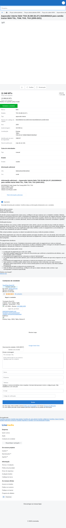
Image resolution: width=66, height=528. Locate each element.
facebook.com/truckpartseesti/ (11, 313)
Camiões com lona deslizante (36, 420)
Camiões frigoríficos (22, 420)
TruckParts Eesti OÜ (8, 285)
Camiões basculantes (17, 419)
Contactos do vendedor (8, 439)
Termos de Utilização (50, 405)
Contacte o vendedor (9, 106)
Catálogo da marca (7, 477)
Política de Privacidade (30, 405)
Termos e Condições (8, 465)
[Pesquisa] (63, 8)
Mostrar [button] (14, 306)
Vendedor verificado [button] (10, 287)
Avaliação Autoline (7, 474)
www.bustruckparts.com (9, 311)
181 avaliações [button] (18, 294)
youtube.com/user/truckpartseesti (12, 314)
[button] (63, 3)
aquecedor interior (21, 116)
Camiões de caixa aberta (30, 419)
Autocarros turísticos (10, 420)
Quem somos (6, 433)
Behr (17, 109)
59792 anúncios (13, 288)
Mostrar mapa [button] (33, 332)
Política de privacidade (8, 468)
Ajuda (3, 436)
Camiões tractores (5, 419)
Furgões (47, 420)
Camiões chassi (54, 419)
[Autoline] (7, 12)
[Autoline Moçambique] (11, 3)
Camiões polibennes (43, 419)
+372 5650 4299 (21, 306)
